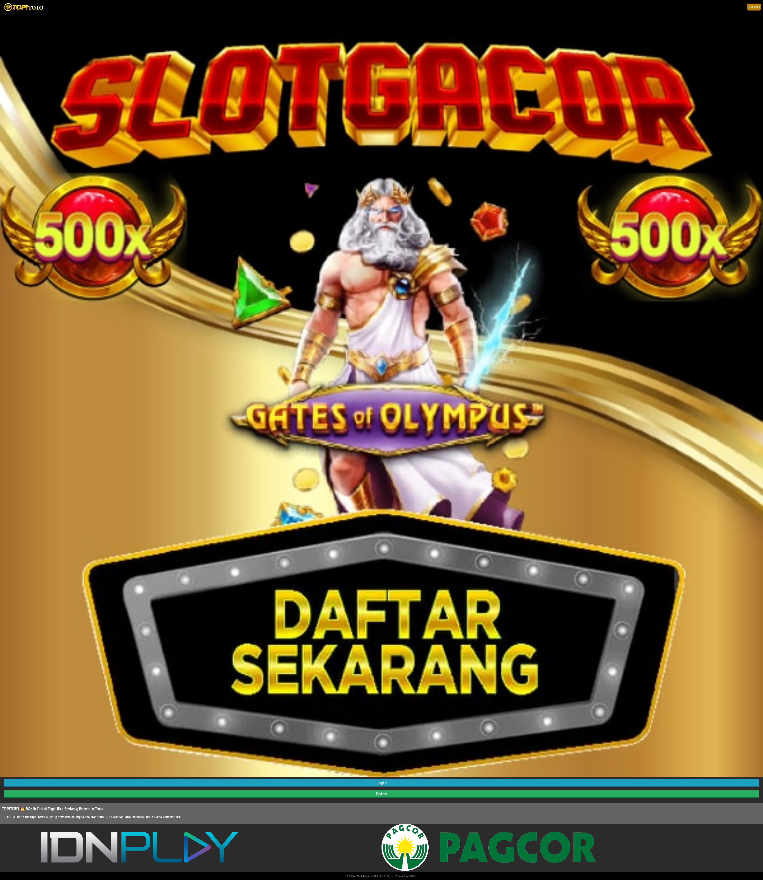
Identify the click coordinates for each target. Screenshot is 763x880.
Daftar (381, 794)
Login (381, 783)
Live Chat (754, 6)
